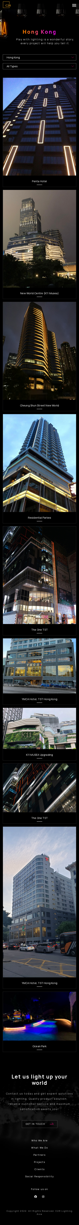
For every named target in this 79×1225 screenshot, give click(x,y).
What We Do (39, 1147)
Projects (39, 1162)
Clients (40, 1169)
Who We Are (39, 1140)
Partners (39, 1154)
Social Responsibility (39, 1176)
